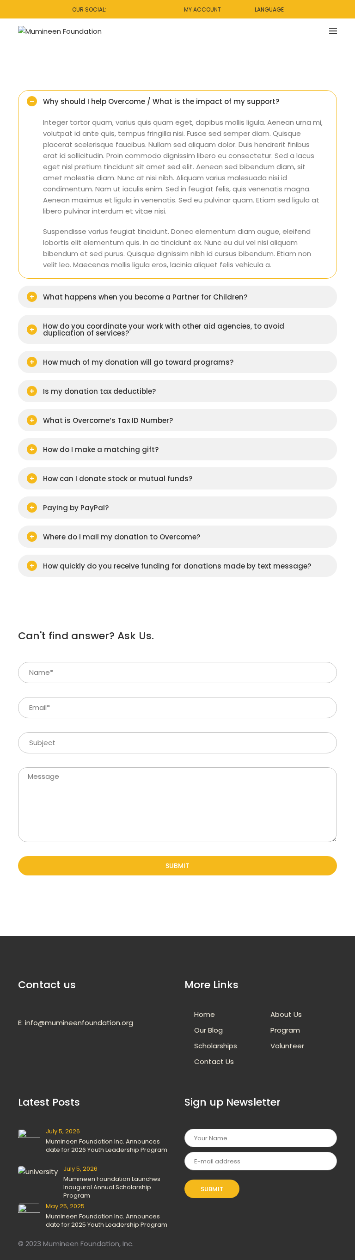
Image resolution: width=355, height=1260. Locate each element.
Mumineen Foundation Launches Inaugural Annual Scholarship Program (111, 1187)
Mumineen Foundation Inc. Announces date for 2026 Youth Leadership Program (106, 1145)
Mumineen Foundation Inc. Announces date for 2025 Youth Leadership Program (106, 1220)
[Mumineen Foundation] (60, 31)
